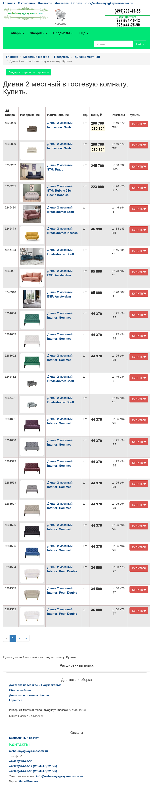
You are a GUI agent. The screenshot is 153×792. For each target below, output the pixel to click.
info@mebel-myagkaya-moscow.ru (109, 3)
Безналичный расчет (24, 738)
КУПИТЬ (137, 124)
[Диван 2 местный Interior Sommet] (32, 320)
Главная (9, 3)
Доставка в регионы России (29, 695)
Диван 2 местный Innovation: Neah (60, 125)
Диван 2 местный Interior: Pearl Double (62, 569)
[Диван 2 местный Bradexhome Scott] (32, 214)
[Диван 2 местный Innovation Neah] (32, 129)
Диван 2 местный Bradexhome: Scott (60, 209)
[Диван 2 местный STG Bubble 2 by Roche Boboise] (32, 193)
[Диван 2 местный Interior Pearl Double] (32, 574)
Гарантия (15, 700)
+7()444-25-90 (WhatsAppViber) (33, 771)
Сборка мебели (20, 690)
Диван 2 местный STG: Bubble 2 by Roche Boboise (60, 190)
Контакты (45, 3)
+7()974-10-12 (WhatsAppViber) (33, 766)
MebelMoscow (28, 781)
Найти (140, 44)
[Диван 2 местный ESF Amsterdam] (32, 277)
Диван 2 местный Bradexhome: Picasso (62, 230)
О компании (26, 3)
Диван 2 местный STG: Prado (60, 167)
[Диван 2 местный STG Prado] (32, 172)
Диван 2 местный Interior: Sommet (60, 315)
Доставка (62, 3)
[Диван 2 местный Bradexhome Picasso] (32, 235)
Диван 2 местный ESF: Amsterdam (60, 273)
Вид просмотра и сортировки (28, 72)
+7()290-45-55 (20, 761)
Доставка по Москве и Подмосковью (35, 685)
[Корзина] (76, 17)
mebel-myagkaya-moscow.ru (28, 751)
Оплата (76, 3)
